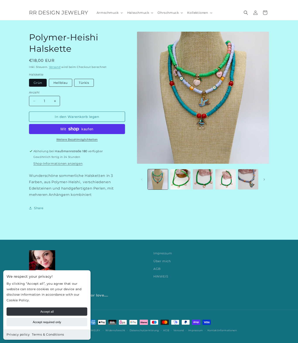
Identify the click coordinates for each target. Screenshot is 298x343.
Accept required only (47, 322)
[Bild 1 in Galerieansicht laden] (158, 179)
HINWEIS (160, 276)
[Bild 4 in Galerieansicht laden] (225, 179)
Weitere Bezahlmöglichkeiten (77, 139)
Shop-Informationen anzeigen (57, 163)
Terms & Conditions (48, 334)
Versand (55, 67)
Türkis (84, 83)
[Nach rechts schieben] (264, 179)
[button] (109, 12)
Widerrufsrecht (115, 330)
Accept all (47, 311)
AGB (157, 269)
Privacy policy (18, 334)
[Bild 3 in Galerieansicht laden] (203, 179)
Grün (38, 83)
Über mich (162, 261)
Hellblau (60, 83)
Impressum (162, 253)
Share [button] (38, 208)
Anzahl (34, 92)
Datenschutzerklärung (144, 330)
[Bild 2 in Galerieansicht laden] (180, 179)
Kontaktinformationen (222, 330)
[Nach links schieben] (142, 179)
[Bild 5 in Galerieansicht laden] (248, 179)
